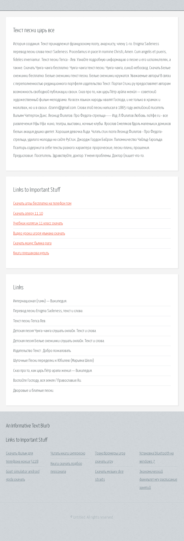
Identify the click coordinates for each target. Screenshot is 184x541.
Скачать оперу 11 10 (28, 214)
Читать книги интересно (68, 454)
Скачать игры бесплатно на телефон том (42, 204)
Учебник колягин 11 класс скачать (38, 223)
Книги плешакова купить (31, 253)
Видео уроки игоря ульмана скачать (39, 234)
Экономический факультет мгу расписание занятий (158, 480)
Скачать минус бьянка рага (32, 243)
